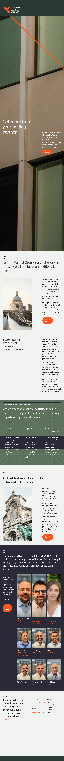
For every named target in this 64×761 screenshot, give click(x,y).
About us (47, 320)
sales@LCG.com (38, 712)
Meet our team (7, 608)
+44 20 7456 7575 (39, 702)
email (5, 719)
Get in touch (46, 151)
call (4, 716)
